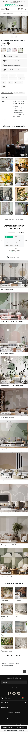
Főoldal (4, 663)
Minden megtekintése (14, 655)
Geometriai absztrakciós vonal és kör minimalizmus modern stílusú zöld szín (12, 321)
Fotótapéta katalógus (13, 663)
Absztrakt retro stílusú (7, 481)
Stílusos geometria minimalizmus (10, 544)
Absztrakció (4, 449)
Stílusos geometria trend (7, 417)
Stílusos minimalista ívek (7, 353)
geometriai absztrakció (7, 289)
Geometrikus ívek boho (7, 513)
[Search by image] (21, 13)
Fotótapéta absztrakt (7, 665)
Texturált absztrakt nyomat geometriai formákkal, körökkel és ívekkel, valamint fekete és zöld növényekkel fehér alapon (12, 385)
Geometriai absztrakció (7, 576)
